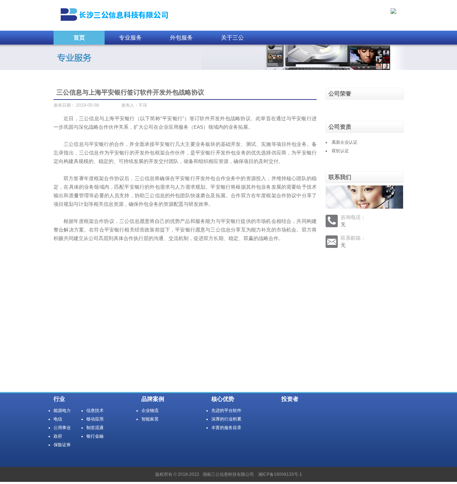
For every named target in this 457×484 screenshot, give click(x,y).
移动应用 (95, 419)
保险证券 (62, 444)
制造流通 (95, 427)
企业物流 (150, 410)
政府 (58, 436)
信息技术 (95, 410)
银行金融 (95, 436)
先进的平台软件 (226, 410)
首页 (79, 38)
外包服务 (181, 38)
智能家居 (150, 419)
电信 (58, 419)
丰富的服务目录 (226, 427)
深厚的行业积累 (226, 419)
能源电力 (62, 410)
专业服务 (130, 38)
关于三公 (232, 38)
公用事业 (62, 427)
